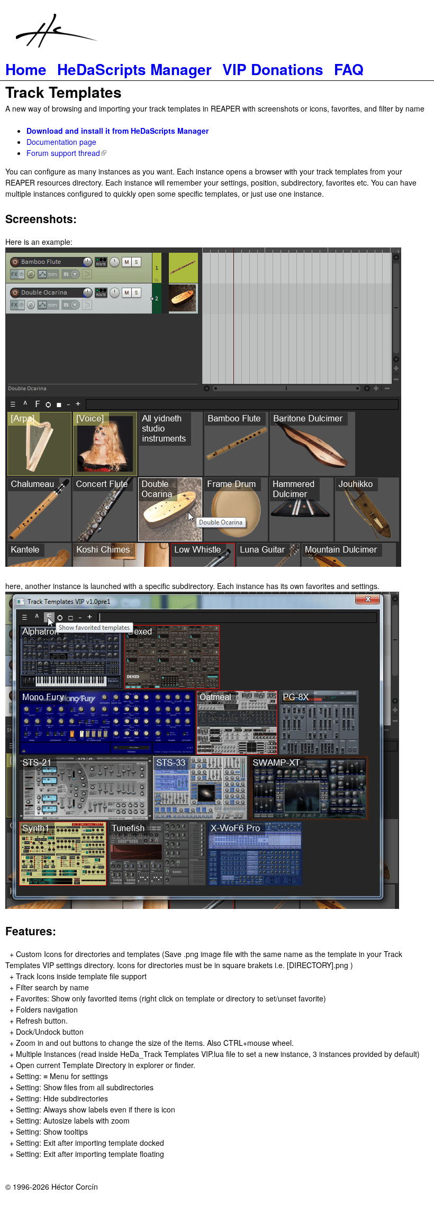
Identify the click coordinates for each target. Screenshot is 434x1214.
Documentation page (61, 141)
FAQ (349, 69)
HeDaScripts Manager (134, 69)
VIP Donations (272, 69)
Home (26, 69)
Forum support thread (65, 153)
